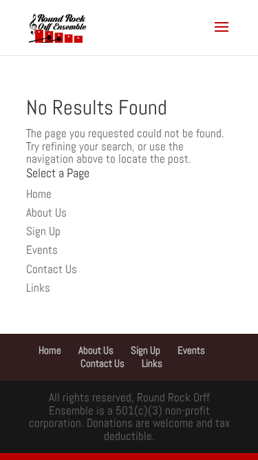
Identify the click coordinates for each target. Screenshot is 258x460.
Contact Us (51, 269)
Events (42, 249)
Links (38, 287)
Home (39, 193)
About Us (46, 212)
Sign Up (43, 231)
